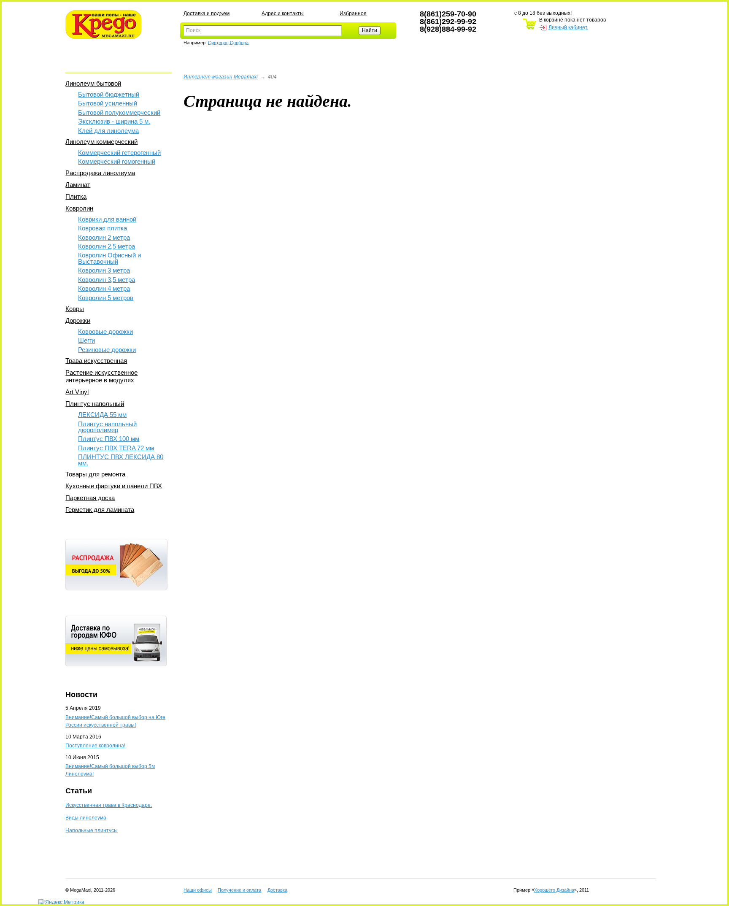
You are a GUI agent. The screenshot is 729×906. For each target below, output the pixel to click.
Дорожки (77, 320)
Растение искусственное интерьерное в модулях (101, 376)
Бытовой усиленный (107, 103)
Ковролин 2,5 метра (106, 246)
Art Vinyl (77, 391)
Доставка (277, 889)
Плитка (75, 196)
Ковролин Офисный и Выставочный (109, 258)
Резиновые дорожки (107, 349)
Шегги (86, 340)
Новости (81, 694)
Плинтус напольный (94, 403)
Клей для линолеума (108, 130)
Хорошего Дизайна (554, 889)
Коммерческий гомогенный (116, 161)
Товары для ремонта (95, 474)
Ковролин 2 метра (104, 237)
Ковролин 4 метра (104, 288)
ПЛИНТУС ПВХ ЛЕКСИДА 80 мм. (120, 459)
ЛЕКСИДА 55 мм (102, 414)
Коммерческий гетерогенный (119, 152)
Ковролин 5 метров (105, 297)
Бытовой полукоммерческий (119, 112)
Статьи (78, 791)
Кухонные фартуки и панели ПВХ (113, 486)
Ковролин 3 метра (104, 270)
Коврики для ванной (107, 219)
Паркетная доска (90, 497)
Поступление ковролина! (95, 746)
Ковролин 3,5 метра (106, 279)
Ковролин (79, 208)
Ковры (74, 308)
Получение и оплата (239, 889)
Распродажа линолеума (100, 172)
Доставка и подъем (207, 13)
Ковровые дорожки (105, 331)
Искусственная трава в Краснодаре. (108, 805)
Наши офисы (198, 889)
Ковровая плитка (102, 228)
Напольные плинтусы (91, 830)
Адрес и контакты (283, 13)
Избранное (353, 13)
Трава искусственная (96, 360)
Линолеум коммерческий (101, 141)
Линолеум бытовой (93, 83)
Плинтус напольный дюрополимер (107, 426)
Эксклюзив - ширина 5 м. (114, 121)
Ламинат (77, 184)
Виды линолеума (85, 818)
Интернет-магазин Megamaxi (221, 77)
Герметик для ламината (99, 509)
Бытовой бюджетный (108, 94)
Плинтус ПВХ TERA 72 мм (116, 448)
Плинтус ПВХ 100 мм (108, 438)
